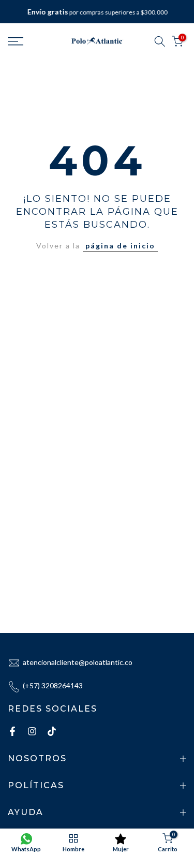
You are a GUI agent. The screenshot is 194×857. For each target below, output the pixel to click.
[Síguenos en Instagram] (32, 731)
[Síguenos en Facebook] (12, 731)
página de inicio (120, 245)
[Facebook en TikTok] (51, 731)
